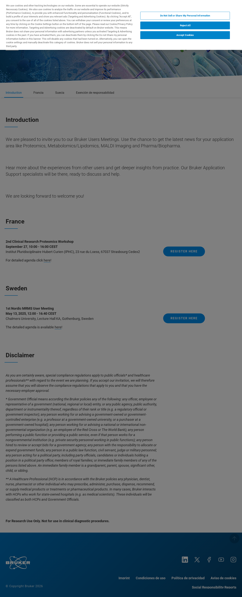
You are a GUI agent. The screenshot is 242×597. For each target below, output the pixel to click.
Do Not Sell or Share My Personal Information (185, 15)
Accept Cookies (185, 35)
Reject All (185, 25)
